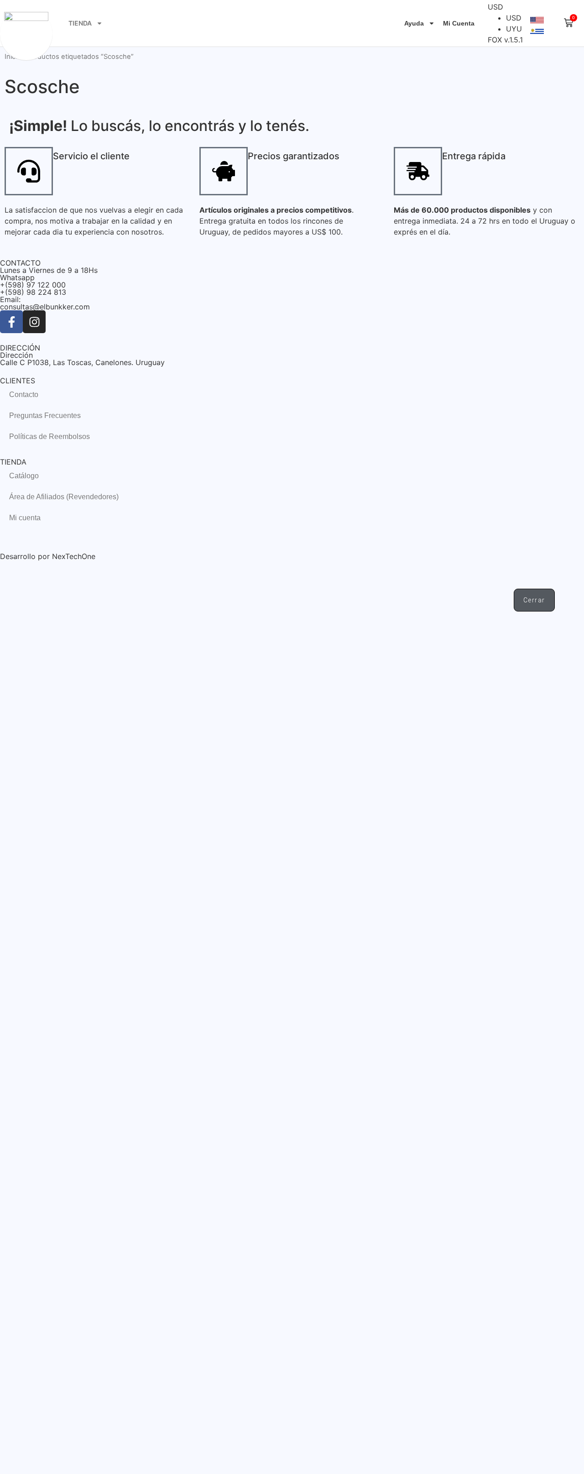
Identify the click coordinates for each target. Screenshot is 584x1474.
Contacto (23, 394)
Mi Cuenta (458, 23)
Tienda (80, 23)
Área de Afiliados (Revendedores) (64, 497)
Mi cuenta (25, 518)
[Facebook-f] (11, 321)
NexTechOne (73, 556)
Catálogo (24, 476)
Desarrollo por (26, 556)
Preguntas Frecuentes (45, 415)
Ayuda (414, 23)
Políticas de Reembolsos (49, 436)
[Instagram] (34, 321)
